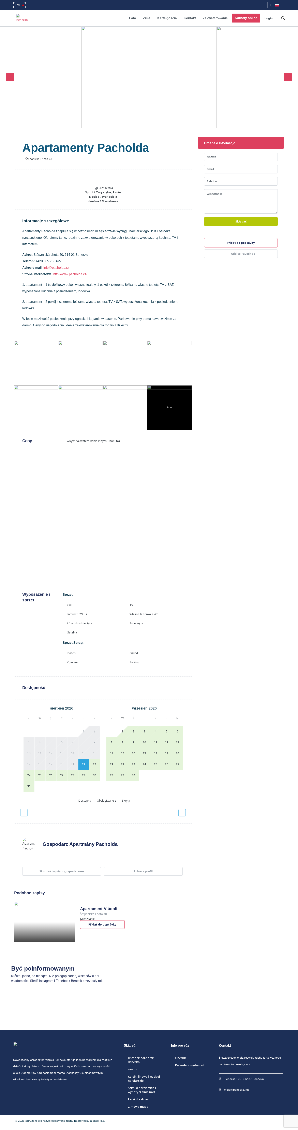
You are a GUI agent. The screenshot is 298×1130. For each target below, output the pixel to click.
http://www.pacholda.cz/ (70, 274)
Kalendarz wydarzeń (189, 1065)
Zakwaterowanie (215, 18)
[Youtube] (262, 5)
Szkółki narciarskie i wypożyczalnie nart (142, 1090)
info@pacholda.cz (56, 267)
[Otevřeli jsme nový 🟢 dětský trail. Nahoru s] (268, 1010)
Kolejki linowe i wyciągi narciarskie (144, 1079)
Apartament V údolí (98, 908)
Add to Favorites (242, 254)
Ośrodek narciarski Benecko (141, 1060)
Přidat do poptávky (102, 924)
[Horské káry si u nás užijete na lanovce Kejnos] (208, 1010)
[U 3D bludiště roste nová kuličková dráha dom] (89, 1010)
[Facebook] (246, 5)
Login (269, 18)
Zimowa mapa (138, 1106)
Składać (241, 221)
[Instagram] (254, 5)
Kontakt (190, 18)
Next (288, 77)
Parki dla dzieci (138, 1099)
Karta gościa (167, 18)
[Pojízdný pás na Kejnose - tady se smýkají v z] (149, 1010)
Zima (146, 18)
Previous (10, 77)
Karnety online (246, 18)
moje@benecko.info (237, 1089)
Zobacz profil (143, 871)
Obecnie (181, 1058)
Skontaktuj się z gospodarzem (61, 871)
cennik (132, 1069)
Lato (132, 18)
